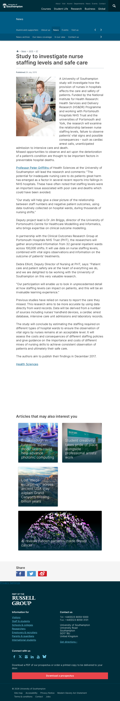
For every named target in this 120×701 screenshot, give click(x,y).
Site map (18, 693)
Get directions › (68, 641)
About (58, 4)
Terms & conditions (23, 696)
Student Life (61, 8)
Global (101, 8)
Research (76, 8)
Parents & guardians (23, 636)
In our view (60, 37)
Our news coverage (42, 37)
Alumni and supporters (27, 30)
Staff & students (21, 621)
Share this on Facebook (17, 572)
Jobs (48, 696)
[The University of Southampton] (13, 6)
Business (90, 8)
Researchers (18, 628)
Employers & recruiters (24, 632)
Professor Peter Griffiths (33, 167)
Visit (63, 4)
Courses (46, 8)
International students (24, 639)
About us (45, 30)
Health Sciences (27, 364)
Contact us (73, 37)
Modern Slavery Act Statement (72, 693)
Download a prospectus (60, 675)
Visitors (16, 617)
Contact (102, 4)
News (88, 4)
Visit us (75, 30)
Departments (79, 4)
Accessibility (31, 693)
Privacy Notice (47, 693)
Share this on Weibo (42, 573)
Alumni (69, 4)
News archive (23, 37)
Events (94, 4)
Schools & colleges (22, 625)
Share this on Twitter (31, 573)
